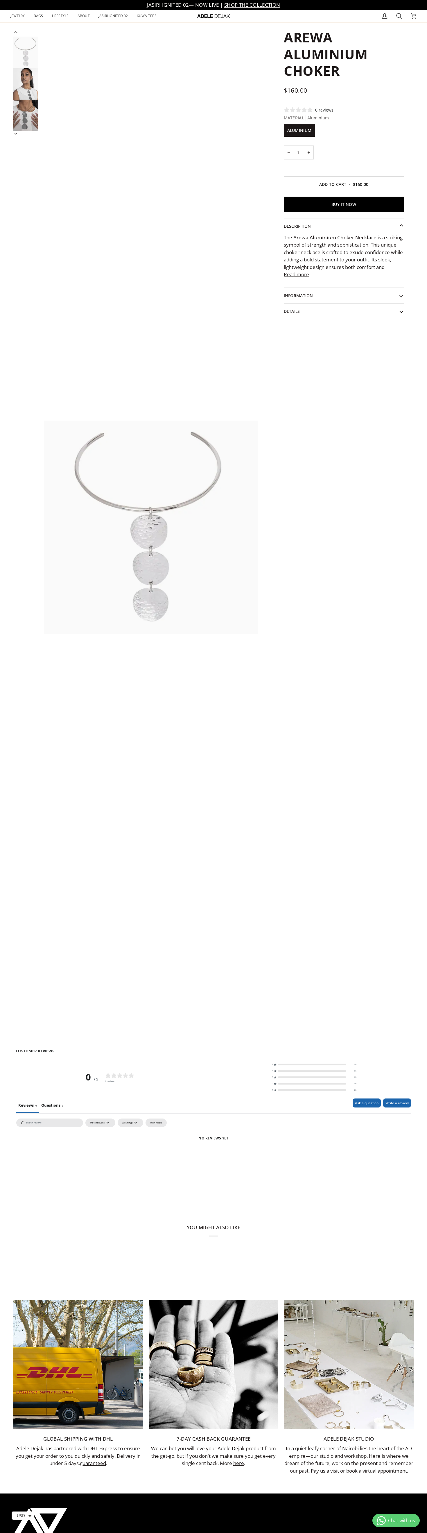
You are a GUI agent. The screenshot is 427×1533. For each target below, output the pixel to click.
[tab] (52, 1105)
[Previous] (15, 32)
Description (297, 226)
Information (298, 295)
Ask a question (366, 1103)
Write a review (397, 1103)
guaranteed (93, 1463)
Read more (296, 274)
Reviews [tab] (27, 1105)
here (238, 1463)
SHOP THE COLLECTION (252, 4)
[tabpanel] (213, 1159)
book (352, 1470)
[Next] (15, 133)
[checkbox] (156, 1123)
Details (292, 311)
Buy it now (343, 204)
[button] (19, 16)
